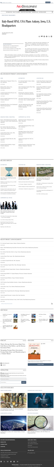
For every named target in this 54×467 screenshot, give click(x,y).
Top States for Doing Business (5, 457)
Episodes (24, 340)
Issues (52, 340)
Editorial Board (42, 12)
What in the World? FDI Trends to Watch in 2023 (10, 50)
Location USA (40, 78)
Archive (24, 370)
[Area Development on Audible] (17, 462)
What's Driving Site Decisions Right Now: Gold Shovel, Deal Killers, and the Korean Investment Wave (13, 345)
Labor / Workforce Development (33, 443)
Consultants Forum (4, 2)
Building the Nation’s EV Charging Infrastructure (11, 45)
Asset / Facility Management (32, 442)
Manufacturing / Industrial (8, 117)
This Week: (13, 376)
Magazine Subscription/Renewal (8, 439)
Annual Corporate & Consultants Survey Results (8, 454)
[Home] (8, 462)
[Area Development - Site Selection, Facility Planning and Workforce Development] (27, 6)
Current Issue (4, 444)
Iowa (29, 45)
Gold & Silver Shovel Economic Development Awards (9, 452)
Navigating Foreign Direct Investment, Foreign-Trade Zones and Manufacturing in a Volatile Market (13, 351)
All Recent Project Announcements (6, 303)
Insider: (12, 374)
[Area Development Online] (15, 464)
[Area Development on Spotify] (14, 462)
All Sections (52, 12)
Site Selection (30, 445)
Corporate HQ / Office (24, 117)
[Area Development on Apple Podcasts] (11, 462)
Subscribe (48, 2)
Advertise (9, 2)
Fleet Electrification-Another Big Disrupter (9, 47)
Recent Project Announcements (8, 15)
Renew (52, 2)
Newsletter (3, 442)
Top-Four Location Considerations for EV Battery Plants (12, 48)
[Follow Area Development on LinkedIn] (1, 462)
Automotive (22, 78)
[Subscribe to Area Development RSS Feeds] (4, 462)
